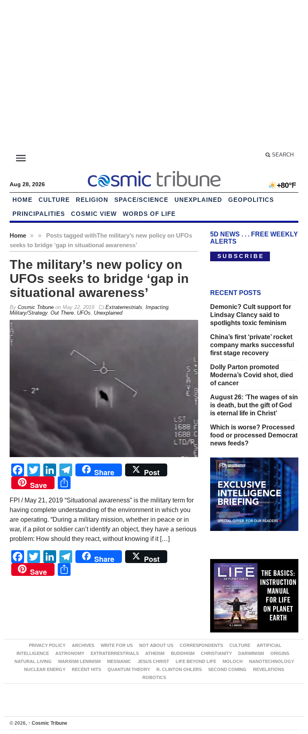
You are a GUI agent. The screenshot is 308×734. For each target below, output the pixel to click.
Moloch (233, 661)
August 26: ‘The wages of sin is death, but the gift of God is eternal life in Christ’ (254, 405)
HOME (22, 199)
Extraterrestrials (123, 307)
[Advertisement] (154, 76)
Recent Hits (86, 669)
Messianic (119, 661)
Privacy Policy (47, 645)
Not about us (156, 645)
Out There (62, 313)
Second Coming (227, 669)
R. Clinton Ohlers (179, 669)
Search (282, 155)
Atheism (154, 653)
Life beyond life (196, 661)
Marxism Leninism (79, 661)
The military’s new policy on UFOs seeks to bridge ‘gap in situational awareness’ (99, 278)
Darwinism (251, 653)
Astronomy (69, 653)
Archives (83, 645)
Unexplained (198, 199)
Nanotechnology (271, 661)
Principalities (38, 213)
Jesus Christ (153, 661)
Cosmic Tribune (47, 723)
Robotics (154, 677)
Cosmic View (94, 213)
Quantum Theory (128, 669)
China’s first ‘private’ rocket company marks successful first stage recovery (252, 344)
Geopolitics (251, 199)
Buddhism (183, 653)
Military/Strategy (28, 313)
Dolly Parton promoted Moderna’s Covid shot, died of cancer (251, 375)
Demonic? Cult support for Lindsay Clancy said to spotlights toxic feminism (250, 314)
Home (18, 235)
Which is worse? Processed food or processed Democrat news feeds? (254, 435)
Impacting (157, 307)
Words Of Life (149, 213)
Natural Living (33, 661)
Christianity (216, 653)
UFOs (84, 313)
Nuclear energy (44, 669)
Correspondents (201, 645)
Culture (54, 199)
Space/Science (141, 199)
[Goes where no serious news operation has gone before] (154, 178)
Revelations (268, 669)
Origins (279, 653)
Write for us (117, 645)
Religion (92, 199)
